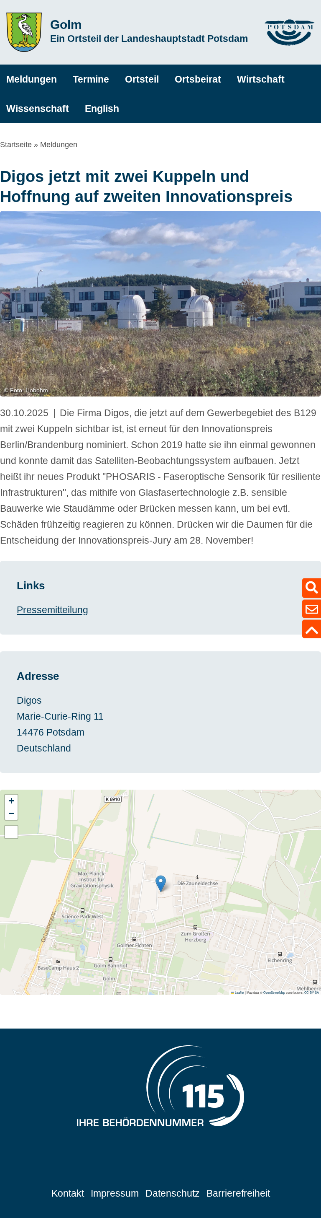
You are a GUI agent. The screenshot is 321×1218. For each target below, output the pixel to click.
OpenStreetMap (274, 992)
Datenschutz (172, 1193)
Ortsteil (142, 79)
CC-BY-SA (311, 992)
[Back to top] (311, 629)
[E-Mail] (311, 609)
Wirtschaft (261, 79)
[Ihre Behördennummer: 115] (160, 1088)
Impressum (115, 1193)
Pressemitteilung (52, 609)
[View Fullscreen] (11, 832)
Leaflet (239, 992)
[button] (160, 883)
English (102, 108)
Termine (91, 79)
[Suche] (311, 588)
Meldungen (58, 144)
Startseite (16, 144)
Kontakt (67, 1193)
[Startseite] (24, 32)
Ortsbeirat (198, 79)
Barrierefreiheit (238, 1193)
